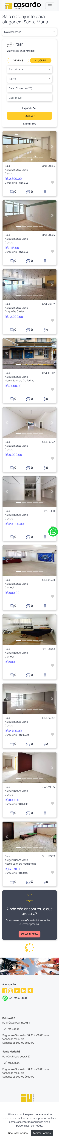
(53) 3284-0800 (17, 998)
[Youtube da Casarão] (17, 990)
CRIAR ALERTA (29, 934)
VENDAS (18, 60)
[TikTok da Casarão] (30, 990)
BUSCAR (29, 116)
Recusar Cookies (18, 1133)
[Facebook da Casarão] (5, 990)
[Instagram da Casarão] (11, 990)
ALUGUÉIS (41, 60)
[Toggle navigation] (49, 6)
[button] (29, 32)
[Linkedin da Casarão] (24, 990)
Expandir (27, 108)
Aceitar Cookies (42, 1133)
